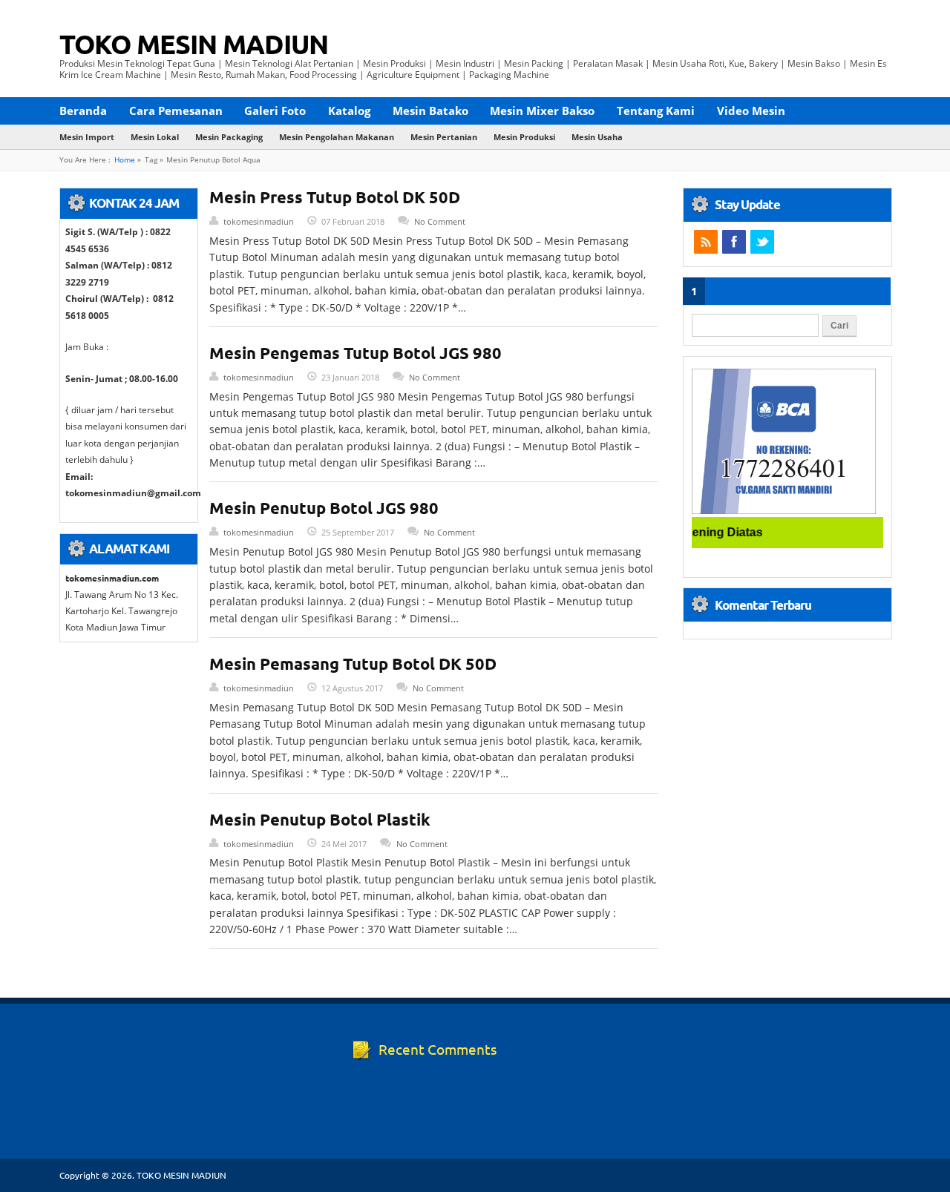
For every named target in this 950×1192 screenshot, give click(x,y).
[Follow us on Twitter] (762, 242)
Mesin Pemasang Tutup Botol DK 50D (353, 663)
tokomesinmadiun (258, 221)
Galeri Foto (275, 110)
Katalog (349, 110)
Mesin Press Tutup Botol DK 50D (334, 197)
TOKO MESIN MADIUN (193, 43)
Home (124, 160)
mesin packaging (229, 136)
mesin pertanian (443, 136)
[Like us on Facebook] (734, 242)
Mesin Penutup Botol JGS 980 (324, 508)
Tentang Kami (656, 110)
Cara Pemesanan (176, 110)
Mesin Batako (430, 110)
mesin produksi (524, 136)
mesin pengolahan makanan (336, 136)
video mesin (751, 110)
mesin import (86, 136)
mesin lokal (155, 136)
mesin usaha (597, 136)
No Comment (439, 221)
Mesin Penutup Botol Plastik (319, 819)
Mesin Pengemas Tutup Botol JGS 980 (355, 353)
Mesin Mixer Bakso (542, 110)
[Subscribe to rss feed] (706, 242)
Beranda (83, 110)
